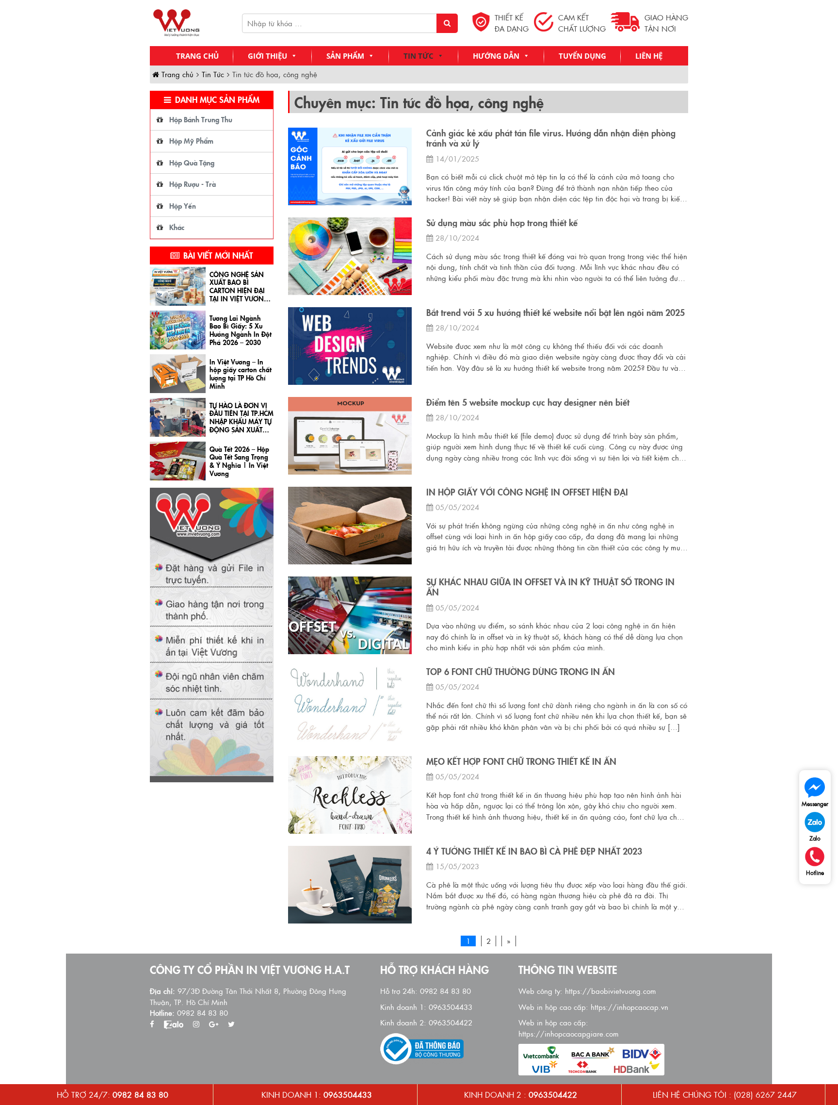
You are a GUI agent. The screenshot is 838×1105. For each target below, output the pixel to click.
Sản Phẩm (345, 56)
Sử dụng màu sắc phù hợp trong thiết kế (502, 222)
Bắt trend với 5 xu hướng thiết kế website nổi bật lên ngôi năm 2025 (555, 312)
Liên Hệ (648, 56)
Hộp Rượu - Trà (192, 184)
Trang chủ (197, 56)
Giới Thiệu (267, 56)
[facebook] (152, 1024)
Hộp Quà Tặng (191, 162)
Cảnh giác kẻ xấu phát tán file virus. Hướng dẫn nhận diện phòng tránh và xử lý (551, 138)
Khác (176, 227)
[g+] (213, 1024)
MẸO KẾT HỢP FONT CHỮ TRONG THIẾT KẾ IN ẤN (521, 761)
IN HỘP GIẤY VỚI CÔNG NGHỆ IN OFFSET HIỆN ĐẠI (527, 492)
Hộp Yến (182, 205)
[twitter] (231, 1024)
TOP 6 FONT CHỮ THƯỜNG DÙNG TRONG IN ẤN (520, 671)
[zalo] (173, 1024)
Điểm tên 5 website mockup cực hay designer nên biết (527, 402)
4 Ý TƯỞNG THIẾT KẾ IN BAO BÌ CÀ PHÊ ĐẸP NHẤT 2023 (534, 851)
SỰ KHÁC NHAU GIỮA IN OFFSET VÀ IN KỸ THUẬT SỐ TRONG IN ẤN (550, 587)
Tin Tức (418, 56)
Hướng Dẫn (496, 56)
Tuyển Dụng (582, 56)
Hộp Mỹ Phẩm (191, 140)
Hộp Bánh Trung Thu (200, 119)
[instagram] (196, 1024)
